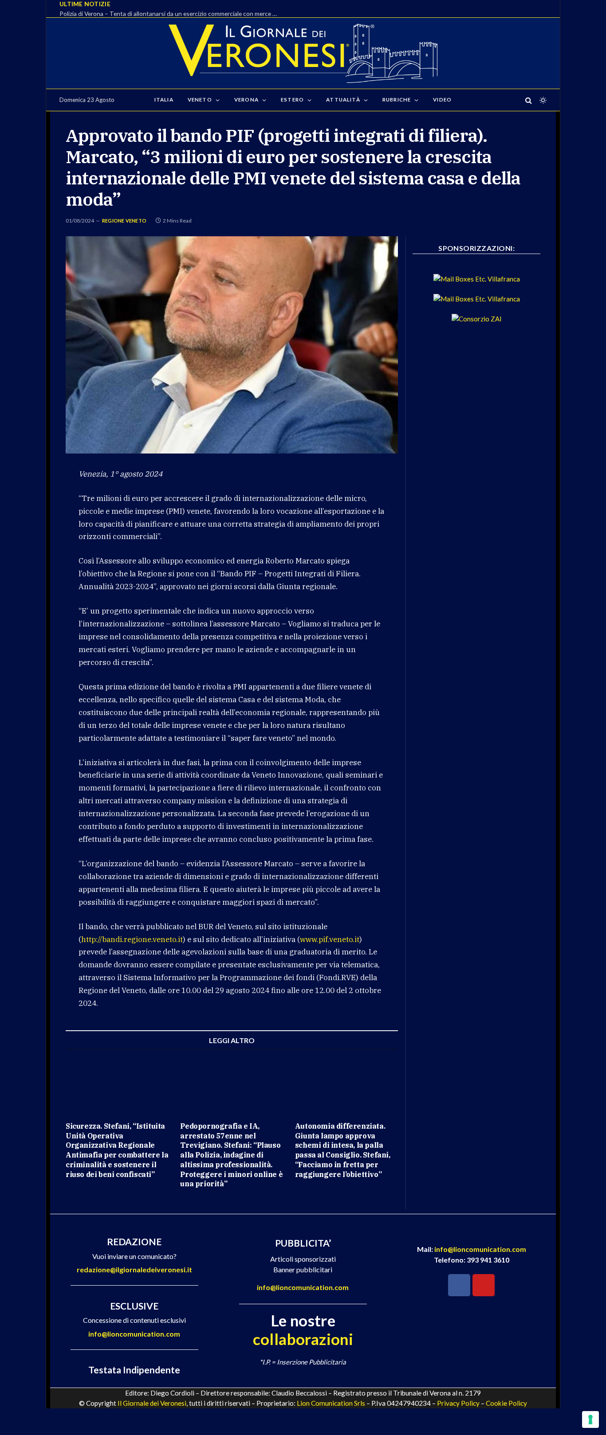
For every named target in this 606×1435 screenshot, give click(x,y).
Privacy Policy (458, 1403)
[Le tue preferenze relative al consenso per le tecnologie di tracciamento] (590, 1419)
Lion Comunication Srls (331, 1403)
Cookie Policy (506, 1403)
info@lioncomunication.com (134, 1333)
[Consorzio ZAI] (477, 319)
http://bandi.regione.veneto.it (132, 939)
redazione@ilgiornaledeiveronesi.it (134, 1269)
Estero (292, 99)
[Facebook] (459, 1285)
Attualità (343, 99)
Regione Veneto (124, 220)
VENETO (200, 99)
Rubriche (396, 99)
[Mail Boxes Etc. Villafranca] (476, 279)
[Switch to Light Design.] (542, 100)
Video (442, 99)
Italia (163, 99)
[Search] (528, 100)
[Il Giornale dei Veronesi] (303, 53)
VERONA (246, 99)
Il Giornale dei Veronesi (152, 1403)
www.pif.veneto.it (329, 939)
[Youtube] (483, 1285)
